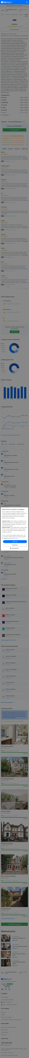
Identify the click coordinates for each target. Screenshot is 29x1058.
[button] (14, 548)
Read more (15, 538)
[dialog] (14, 529)
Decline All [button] (15, 545)
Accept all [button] (15, 541)
